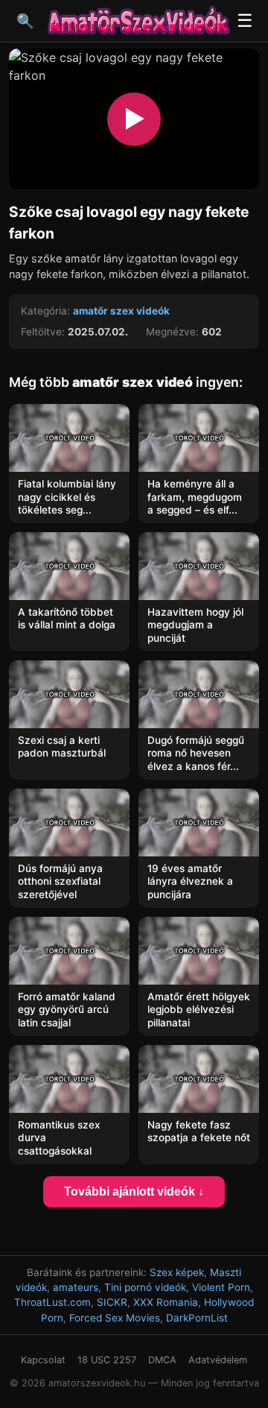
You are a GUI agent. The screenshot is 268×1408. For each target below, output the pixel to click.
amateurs (75, 1287)
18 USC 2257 (106, 1360)
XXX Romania (165, 1302)
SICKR (112, 1302)
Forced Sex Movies (114, 1318)
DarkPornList (197, 1318)
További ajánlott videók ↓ (134, 1191)
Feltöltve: (43, 332)
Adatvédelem (217, 1360)
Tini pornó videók (145, 1287)
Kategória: (45, 311)
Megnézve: (172, 332)
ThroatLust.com (52, 1302)
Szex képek (177, 1272)
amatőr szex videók (121, 311)
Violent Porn (221, 1287)
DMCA (162, 1360)
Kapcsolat (43, 1360)
